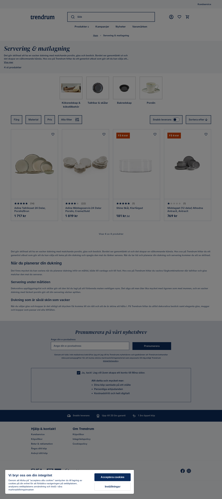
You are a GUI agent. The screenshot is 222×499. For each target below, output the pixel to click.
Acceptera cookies (112, 477)
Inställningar (112, 486)
